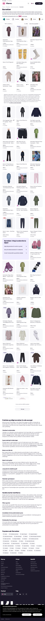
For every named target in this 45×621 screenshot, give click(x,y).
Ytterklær (8, 435)
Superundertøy (33, 445)
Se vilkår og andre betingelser (15, 102)
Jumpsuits (18, 473)
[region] (22, 611)
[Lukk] (43, 606)
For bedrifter (9, 0)
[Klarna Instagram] (26, 594)
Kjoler (31, 463)
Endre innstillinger (7, 614)
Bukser (29, 453)
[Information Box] (12, 24)
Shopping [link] (8, 7)
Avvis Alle (26, 614)
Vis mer (41, 14)
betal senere (31, 499)
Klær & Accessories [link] (14, 7)
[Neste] (41, 19)
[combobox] (34, 24)
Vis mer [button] (22, 409)
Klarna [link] (3, 7)
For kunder (4, 0)
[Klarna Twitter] (23, 594)
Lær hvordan (24, 16)
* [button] (8, 44)
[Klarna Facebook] (17, 594)
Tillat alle (37, 614)
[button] (32, 3)
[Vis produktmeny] (41, 9)
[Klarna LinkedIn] (20, 594)
